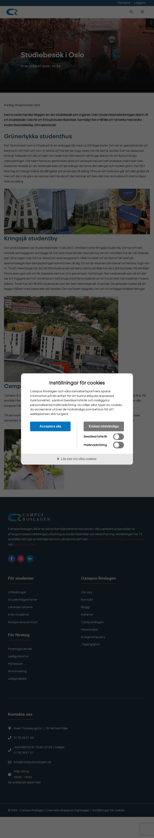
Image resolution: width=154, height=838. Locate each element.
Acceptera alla (50, 426)
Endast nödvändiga (104, 426)
